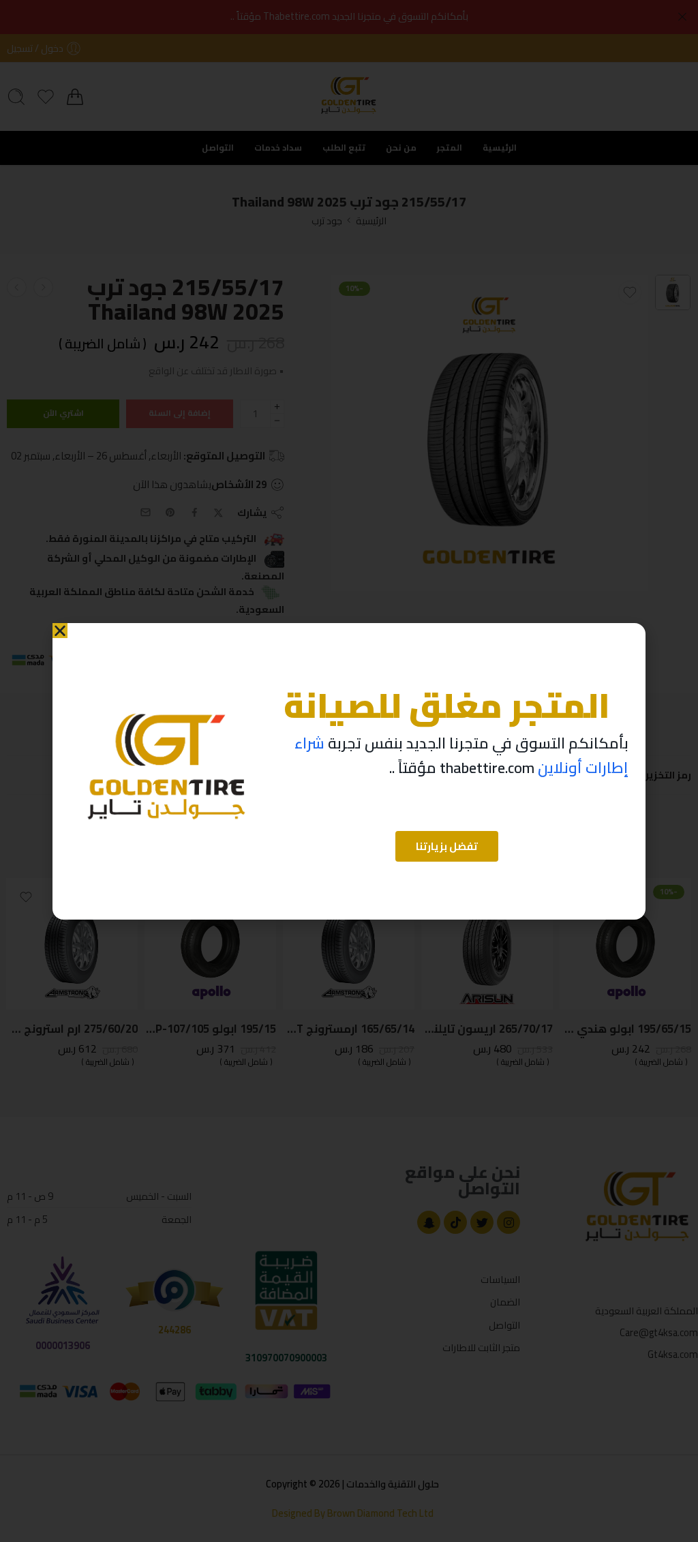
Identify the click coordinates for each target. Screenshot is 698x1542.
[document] (349, 771)
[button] (59, 630)
